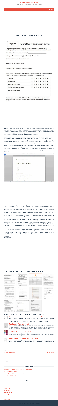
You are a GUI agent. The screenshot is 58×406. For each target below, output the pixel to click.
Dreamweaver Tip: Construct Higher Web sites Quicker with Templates (18, 369)
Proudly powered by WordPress (24, 403)
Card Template (6, 390)
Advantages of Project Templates (10, 378)
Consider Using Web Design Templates (12, 376)
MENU (52, 9)
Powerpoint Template (8, 394)
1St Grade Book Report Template (10, 371)
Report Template (7, 397)
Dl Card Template (50, 351)
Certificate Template (8, 392)
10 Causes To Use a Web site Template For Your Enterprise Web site (18, 373)
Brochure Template (7, 388)
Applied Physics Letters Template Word (23, 338)
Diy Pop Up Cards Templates (9, 351)
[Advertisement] (29, 23)
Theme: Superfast (36, 403)
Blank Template (7, 386)
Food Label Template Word (19, 324)
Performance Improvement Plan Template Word (26, 317)
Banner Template (7, 383)
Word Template (11, 347)
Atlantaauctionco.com (29, 2)
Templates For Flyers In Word (20, 331)
